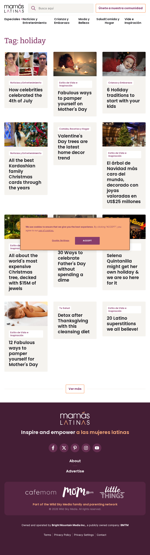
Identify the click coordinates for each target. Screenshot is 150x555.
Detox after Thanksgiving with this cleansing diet (74, 323)
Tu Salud (64, 308)
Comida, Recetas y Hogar (74, 128)
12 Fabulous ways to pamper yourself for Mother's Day (23, 353)
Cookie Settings (60, 240)
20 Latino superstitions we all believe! (122, 323)
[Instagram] (86, 447)
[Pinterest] (75, 447)
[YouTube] (97, 447)
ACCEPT (87, 240)
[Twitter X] (64, 447)
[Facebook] (53, 447)
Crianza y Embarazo (120, 82)
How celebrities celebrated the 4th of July (26, 95)
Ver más (75, 389)
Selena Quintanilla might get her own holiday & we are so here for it (123, 269)
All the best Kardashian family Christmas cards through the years (25, 174)
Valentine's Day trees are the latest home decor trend (73, 147)
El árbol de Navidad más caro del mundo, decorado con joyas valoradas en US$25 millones (124, 182)
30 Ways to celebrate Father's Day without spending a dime (72, 266)
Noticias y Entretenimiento (25, 82)
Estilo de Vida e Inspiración (68, 84)
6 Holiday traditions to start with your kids (123, 98)
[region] (75, 234)
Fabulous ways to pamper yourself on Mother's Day (75, 101)
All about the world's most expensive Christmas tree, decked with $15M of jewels (23, 272)
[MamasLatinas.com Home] (14, 8)
